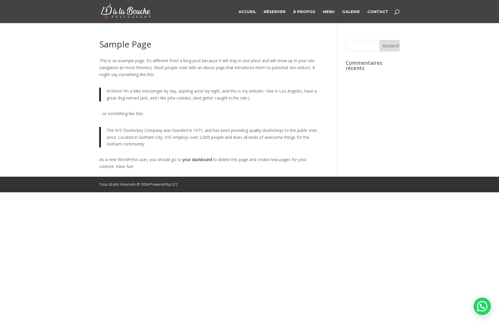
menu (329, 12)
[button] (482, 306)
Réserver (275, 12)
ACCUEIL (247, 12)
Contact (377, 12)
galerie (351, 12)
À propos (304, 12)
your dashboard (197, 159)
